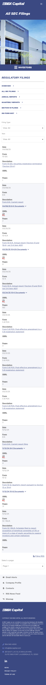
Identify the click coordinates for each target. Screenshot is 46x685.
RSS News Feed (11, 594)
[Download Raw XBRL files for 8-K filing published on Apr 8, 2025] (3, 214)
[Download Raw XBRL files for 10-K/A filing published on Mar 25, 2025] (3, 257)
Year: (3, 134)
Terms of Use (9, 674)
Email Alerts (10, 577)
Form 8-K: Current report (12, 202)
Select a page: (8, 560)
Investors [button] (25, 67)
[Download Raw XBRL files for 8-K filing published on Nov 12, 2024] (3, 456)
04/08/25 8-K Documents (14, 206)
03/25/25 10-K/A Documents (16, 249)
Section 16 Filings (10, 108)
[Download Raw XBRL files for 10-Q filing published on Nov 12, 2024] (3, 499)
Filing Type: (6, 122)
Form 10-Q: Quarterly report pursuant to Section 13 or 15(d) (22, 486)
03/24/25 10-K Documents (15, 292)
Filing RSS (38, 556)
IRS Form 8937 (8, 113)
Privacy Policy (10, 671)
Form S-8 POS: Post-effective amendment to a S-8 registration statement (22, 331)
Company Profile (12, 583)
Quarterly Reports (11, 102)
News (6, 667)
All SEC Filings (9, 91)
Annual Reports (9, 97)
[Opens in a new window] (5, 660)
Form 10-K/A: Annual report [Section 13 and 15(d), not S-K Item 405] (20, 244)
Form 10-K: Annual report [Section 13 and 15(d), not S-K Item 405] (22, 287)
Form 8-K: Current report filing (15, 444)
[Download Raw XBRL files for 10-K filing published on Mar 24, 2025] (3, 301)
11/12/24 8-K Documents (14, 448)
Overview (6, 86)
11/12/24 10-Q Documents (14, 491)
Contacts (8, 588)
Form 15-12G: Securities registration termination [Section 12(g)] (22, 165)
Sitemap (8, 599)
